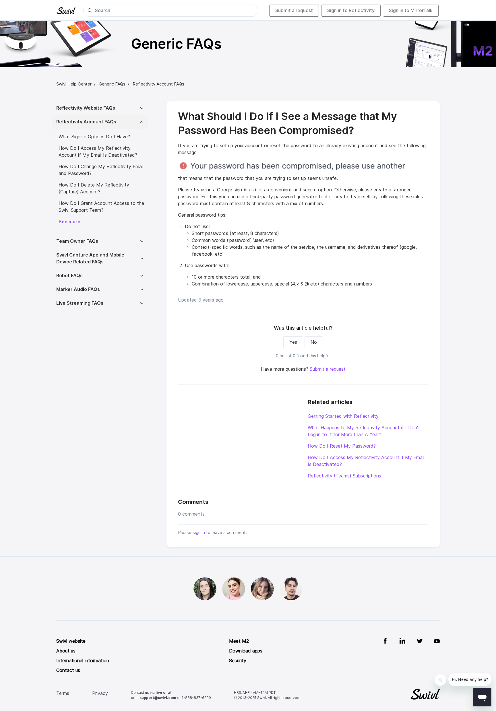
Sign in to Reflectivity (351, 10)
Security (237, 660)
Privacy (100, 693)
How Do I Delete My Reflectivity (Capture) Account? (94, 188)
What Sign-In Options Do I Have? (94, 136)
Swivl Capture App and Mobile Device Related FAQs (90, 258)
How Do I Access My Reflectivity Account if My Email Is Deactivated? (366, 461)
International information (82, 660)
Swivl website (71, 641)
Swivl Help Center (74, 84)
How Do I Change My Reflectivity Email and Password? (101, 170)
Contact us (68, 670)
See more (69, 221)
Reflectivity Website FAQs (85, 108)
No (314, 342)
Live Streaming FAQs (79, 303)
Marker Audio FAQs (78, 289)
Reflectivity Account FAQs (158, 84)
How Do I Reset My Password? (342, 446)
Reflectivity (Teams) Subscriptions (344, 476)
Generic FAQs (112, 84)
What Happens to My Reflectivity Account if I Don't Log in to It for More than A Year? (364, 431)
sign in (199, 532)
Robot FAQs (69, 275)
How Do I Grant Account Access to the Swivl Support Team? (101, 207)
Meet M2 (239, 641)
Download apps (245, 651)
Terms (62, 693)
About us (65, 651)
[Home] (66, 11)
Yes (293, 342)
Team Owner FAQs (77, 241)
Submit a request (294, 10)
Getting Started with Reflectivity (343, 416)
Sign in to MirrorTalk (411, 10)
